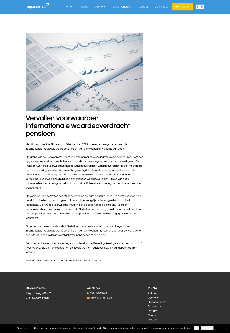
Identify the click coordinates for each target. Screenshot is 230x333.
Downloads (162, 6)
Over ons (100, 6)
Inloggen (185, 6)
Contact (143, 6)
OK (196, 328)
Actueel (83, 6)
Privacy (152, 311)
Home (68, 6)
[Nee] (226, 328)
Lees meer (207, 328)
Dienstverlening (121, 6)
